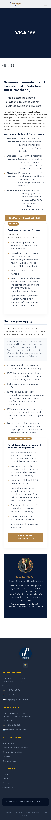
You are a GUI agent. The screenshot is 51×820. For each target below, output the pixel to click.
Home (5, 774)
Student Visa (8, 743)
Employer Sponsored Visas (15, 747)
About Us (6, 779)
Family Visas (8, 756)
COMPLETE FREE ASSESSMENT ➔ (25, 218)
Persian (6, 783)
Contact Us (7, 787)
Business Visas (9, 761)
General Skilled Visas (12, 752)
